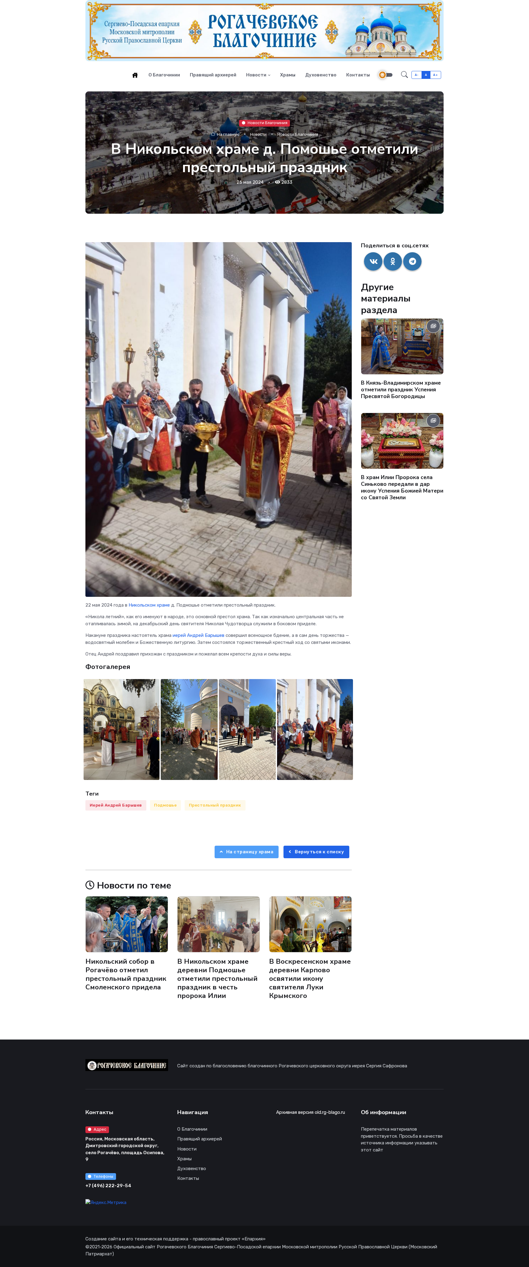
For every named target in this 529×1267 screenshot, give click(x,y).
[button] (404, 74)
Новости (256, 75)
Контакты (358, 75)
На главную (227, 134)
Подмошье (165, 805)
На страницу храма (249, 852)
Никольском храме (149, 605)
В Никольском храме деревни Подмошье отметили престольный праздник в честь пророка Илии (217, 979)
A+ (435, 74)
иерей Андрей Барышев (198, 635)
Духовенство (320, 75)
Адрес (100, 1129)
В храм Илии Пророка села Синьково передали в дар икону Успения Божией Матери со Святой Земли (402, 487)
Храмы (287, 75)
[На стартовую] (135, 75)
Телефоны (103, 1176)
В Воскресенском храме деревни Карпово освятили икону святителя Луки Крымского (310, 979)
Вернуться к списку (319, 852)
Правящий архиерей (213, 75)
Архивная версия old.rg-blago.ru (310, 1112)
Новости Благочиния (267, 122)
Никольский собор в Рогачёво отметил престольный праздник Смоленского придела (125, 974)
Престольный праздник (215, 805)
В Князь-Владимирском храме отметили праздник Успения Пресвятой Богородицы (401, 389)
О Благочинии (164, 75)
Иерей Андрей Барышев (116, 805)
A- (417, 74)
